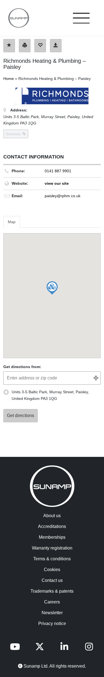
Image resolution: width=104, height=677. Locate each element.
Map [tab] (12, 222)
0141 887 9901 (58, 171)
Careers (52, 602)
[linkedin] (64, 648)
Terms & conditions (52, 558)
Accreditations (52, 526)
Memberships (52, 537)
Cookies (52, 569)
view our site (57, 183)
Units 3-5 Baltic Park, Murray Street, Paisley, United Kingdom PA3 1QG (50, 395)
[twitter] (39, 648)
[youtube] (15, 648)
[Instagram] (89, 648)
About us (52, 515)
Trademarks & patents (52, 591)
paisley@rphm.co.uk (62, 196)
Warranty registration (52, 548)
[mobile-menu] (81, 19)
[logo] (16, 18)
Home (8, 78)
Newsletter (52, 612)
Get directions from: (22, 366)
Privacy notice (52, 623)
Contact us (52, 580)
